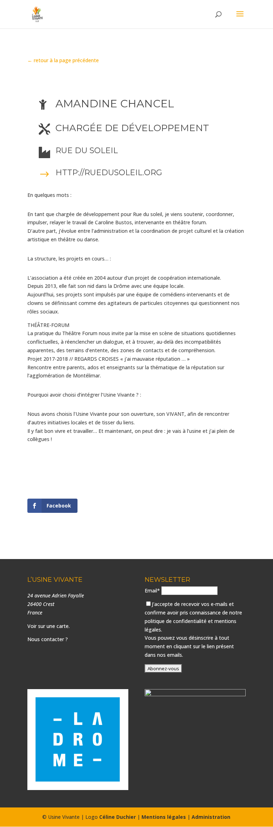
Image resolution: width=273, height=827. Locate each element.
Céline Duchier (117, 816)
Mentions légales (163, 816)
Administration (211, 816)
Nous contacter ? (47, 639)
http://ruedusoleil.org (108, 172)
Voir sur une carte (48, 626)
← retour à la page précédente (63, 60)
